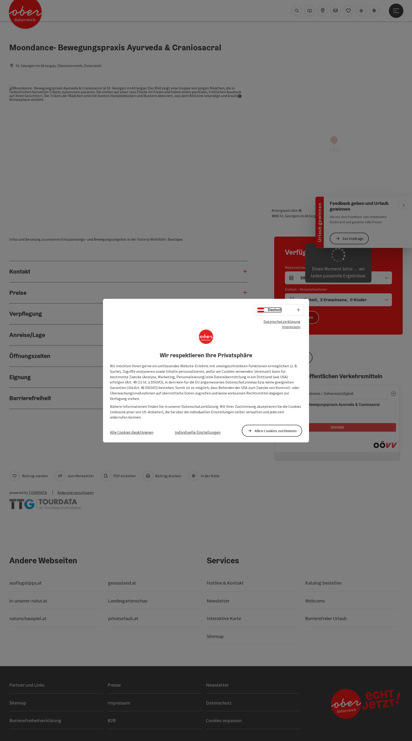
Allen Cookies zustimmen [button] (276, 430)
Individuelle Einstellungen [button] (198, 432)
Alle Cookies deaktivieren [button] (131, 432)
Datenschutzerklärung (281, 321)
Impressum (291, 326)
